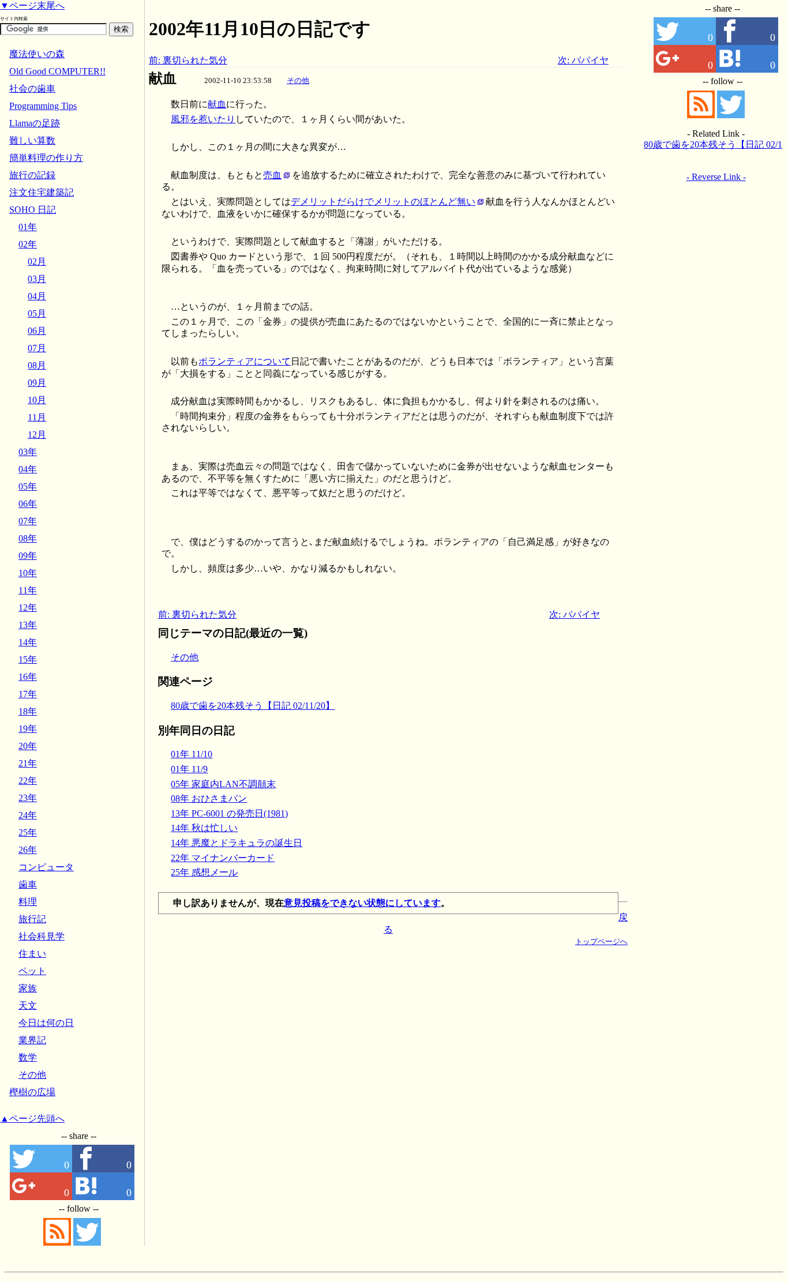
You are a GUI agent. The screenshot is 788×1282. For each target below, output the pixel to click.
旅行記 (32, 919)
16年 (27, 677)
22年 (27, 780)
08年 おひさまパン (209, 798)
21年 (27, 763)
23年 (27, 798)
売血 (272, 175)
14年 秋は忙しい (204, 828)
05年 (27, 486)
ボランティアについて (244, 361)
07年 (27, 521)
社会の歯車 (32, 88)
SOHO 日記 (32, 210)
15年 (27, 659)
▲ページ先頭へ (32, 1118)
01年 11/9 (189, 769)
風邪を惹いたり (203, 119)
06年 (27, 504)
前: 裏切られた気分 (188, 60)
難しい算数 (32, 140)
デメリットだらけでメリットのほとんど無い (383, 201)
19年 (27, 729)
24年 (27, 815)
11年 (27, 590)
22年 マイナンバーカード (223, 858)
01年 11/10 (191, 754)
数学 (27, 1057)
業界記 (32, 1040)
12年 (27, 607)
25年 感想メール (204, 872)
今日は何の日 (46, 1023)
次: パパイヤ (583, 60)
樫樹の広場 (32, 1092)
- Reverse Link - (716, 177)
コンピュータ (46, 867)
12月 (37, 434)
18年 (27, 711)
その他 (298, 80)
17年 (27, 694)
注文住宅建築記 (41, 192)
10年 (27, 573)
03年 (27, 452)
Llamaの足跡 (34, 123)
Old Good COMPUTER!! (57, 71)
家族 (27, 988)
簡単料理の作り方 (46, 158)
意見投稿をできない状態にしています (362, 903)
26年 (27, 850)
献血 (217, 104)
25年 (27, 832)
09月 (37, 383)
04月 (37, 296)
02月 (37, 261)
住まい (32, 953)
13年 (27, 625)
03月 (37, 279)
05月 (37, 313)
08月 (37, 365)
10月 (37, 400)
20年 (27, 746)
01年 (27, 227)
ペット (32, 971)
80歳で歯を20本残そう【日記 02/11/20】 (253, 705)
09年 (27, 556)
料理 (27, 902)
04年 (27, 469)
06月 (37, 331)
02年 (27, 244)
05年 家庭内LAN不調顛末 (223, 784)
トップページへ (601, 941)
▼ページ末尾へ (32, 5)
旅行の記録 (32, 175)
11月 (37, 417)
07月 (37, 348)
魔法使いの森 (37, 54)
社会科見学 (41, 936)
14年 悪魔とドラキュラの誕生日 (236, 843)
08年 (27, 538)
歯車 (27, 884)
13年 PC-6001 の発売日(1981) (229, 813)
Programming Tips (43, 106)
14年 (27, 642)
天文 (27, 1005)
